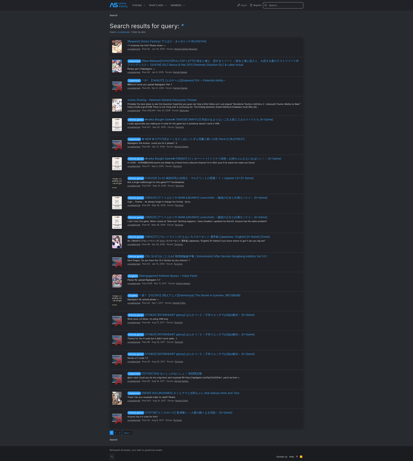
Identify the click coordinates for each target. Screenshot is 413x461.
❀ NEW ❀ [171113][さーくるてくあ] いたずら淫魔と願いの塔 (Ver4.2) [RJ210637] (186, 139)
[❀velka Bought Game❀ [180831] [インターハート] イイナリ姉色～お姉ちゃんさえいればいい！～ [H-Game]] (117, 163)
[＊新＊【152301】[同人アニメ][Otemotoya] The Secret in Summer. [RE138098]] (117, 300)
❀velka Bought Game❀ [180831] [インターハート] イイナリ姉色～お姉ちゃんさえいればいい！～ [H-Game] (204, 158)
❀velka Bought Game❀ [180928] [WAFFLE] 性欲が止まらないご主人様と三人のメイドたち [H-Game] (200, 119)
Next (126, 433)
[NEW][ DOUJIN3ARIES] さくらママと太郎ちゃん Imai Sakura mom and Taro (183, 393)
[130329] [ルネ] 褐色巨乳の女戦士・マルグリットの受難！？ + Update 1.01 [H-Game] (191, 178)
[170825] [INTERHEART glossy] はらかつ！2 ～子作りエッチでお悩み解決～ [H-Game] (191, 314)
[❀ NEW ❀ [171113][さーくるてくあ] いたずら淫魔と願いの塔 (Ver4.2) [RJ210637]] (117, 144)
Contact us (281, 456)
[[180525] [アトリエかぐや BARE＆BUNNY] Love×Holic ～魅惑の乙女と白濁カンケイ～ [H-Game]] (117, 202)
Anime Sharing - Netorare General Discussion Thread (161, 100)
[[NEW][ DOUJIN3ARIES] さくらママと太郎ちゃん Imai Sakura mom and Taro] (117, 398)
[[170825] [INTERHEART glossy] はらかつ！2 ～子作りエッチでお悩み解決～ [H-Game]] (117, 320)
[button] (144, 5)
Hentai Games (180, 72)
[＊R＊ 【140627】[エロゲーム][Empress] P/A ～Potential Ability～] (117, 85)
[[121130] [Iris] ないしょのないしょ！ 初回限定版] (117, 378)
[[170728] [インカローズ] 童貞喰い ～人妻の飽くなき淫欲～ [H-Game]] (117, 417)
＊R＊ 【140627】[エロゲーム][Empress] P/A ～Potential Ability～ (177, 80)
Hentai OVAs (179, 303)
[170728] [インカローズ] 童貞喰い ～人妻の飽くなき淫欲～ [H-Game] (180, 412)
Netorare (184, 110)
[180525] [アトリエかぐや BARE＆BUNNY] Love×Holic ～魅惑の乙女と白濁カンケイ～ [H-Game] (197, 197)
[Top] (297, 456)
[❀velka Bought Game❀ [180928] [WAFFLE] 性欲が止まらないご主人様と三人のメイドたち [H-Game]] (117, 124)
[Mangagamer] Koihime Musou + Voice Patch (162, 275)
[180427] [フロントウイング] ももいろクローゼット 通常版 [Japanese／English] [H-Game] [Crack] (199, 236)
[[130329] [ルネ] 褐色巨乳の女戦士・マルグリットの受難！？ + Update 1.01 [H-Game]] (117, 183)
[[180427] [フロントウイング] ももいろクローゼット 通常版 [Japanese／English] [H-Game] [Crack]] (117, 241)
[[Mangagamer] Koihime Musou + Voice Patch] (117, 281)
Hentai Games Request (185, 49)
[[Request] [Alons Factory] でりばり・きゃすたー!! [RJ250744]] (117, 46)
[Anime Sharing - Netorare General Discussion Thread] (117, 105)
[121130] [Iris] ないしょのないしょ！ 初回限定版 (165, 373)
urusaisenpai (123, 32)
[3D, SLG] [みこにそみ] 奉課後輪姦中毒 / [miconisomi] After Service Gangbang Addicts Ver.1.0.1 (197, 256)
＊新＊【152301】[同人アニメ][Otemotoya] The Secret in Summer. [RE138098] (184, 295)
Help (291, 456)
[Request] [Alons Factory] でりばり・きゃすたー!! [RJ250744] (166, 41)
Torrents (179, 127)
